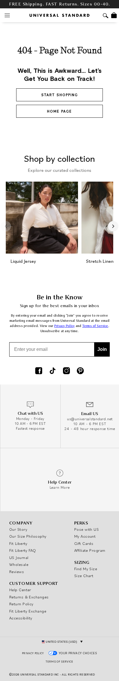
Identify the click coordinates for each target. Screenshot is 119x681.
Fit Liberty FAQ (22, 550)
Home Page (59, 111)
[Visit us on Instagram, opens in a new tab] (66, 371)
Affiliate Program (89, 550)
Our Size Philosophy (28, 536)
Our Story (18, 529)
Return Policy (21, 603)
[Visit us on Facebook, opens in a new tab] (38, 371)
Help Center (20, 589)
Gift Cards (84, 543)
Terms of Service (95, 326)
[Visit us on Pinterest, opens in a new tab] (80, 371)
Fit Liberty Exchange (27, 611)
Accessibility (20, 618)
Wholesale (18, 564)
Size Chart (84, 575)
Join (102, 349)
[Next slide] (113, 226)
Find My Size (85, 568)
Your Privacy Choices (78, 653)
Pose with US (86, 529)
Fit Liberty (18, 543)
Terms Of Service (59, 661)
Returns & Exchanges (29, 597)
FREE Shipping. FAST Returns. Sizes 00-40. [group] (59, 4)
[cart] (114, 15)
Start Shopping (59, 94)
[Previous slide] (6, 226)
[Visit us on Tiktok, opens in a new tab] (52, 371)
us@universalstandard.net (90, 418)
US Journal (19, 557)
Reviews (16, 571)
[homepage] (59, 15)
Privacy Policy (64, 326)
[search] (105, 16)
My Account (85, 536)
